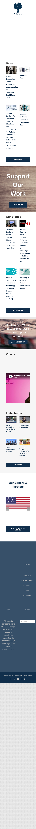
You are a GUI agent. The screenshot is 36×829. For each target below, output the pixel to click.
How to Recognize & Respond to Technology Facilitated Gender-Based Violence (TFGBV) (11, 288)
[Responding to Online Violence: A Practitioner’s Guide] (25, 108)
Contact (27, 596)
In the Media (28, 581)
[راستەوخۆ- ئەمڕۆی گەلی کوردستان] (25, 419)
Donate (27, 586)
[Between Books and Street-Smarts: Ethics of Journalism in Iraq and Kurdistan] (11, 223)
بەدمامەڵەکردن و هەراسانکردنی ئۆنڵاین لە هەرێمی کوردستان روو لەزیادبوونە (24, 451)
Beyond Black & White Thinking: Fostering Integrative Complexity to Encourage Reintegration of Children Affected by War (25, 245)
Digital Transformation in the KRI (10, 449)
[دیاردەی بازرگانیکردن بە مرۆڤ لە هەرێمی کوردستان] (11, 419)
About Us (27, 576)
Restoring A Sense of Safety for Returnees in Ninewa (25, 283)
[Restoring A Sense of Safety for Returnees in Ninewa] (25, 271)
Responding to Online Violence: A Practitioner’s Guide (25, 119)
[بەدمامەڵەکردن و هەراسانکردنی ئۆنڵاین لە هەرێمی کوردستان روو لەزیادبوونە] (25, 442)
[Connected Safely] (25, 69)
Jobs (28, 591)
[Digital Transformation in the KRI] (11, 442)
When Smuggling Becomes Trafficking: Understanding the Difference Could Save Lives (12, 87)
